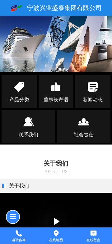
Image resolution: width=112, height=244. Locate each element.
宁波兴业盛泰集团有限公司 (64, 7)
